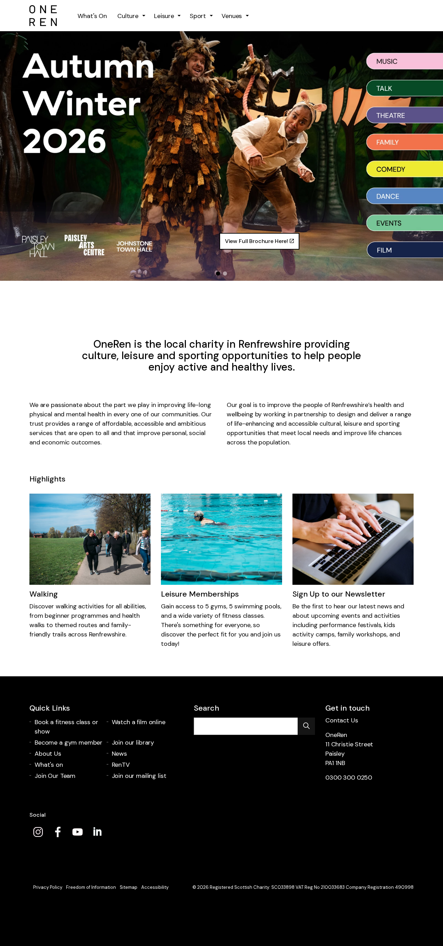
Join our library (133, 742)
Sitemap (128, 887)
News (119, 753)
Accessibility (155, 887)
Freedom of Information (91, 887)
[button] (306, 726)
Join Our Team (55, 776)
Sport (198, 16)
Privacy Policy (47, 887)
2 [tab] (225, 273)
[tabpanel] (221, 156)
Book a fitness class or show (66, 727)
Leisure (164, 16)
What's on (49, 765)
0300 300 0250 (348, 777)
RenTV (121, 765)
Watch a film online (138, 722)
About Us (48, 753)
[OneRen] (43, 15)
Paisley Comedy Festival (119, 237)
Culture (127, 16)
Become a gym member (68, 742)
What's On (92, 16)
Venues (232, 16)
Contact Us (341, 720)
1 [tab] (218, 273)
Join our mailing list (139, 776)
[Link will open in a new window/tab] (38, 832)
